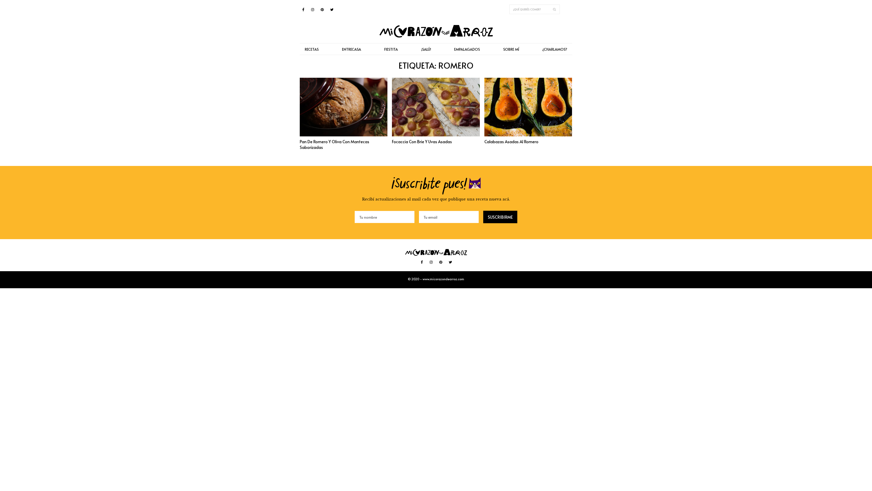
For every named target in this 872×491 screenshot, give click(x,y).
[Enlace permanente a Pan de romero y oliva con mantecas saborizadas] (343, 135)
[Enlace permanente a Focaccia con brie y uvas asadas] (436, 135)
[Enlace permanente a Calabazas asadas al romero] (528, 135)
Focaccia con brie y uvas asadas (422, 141)
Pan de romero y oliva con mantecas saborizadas (334, 144)
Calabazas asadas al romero (511, 141)
